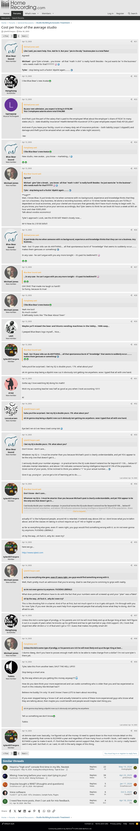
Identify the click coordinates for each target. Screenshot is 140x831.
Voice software (18, 792)
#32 (135, 403)
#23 (135, 99)
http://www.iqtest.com (32, 552)
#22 (135, 76)
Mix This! (27, 803)
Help (125, 823)
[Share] (131, 41)
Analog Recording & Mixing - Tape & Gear (48, 769)
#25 (135, 168)
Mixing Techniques (37, 778)
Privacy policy (115, 823)
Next (24, 36)
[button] (38, 13)
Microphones (38, 786)
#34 (135, 484)
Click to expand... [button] (80, 511)
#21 (135, 41)
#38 (135, 638)
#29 (135, 321)
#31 (135, 378)
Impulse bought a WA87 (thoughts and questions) (37, 783)
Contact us (89, 823)
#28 (135, 295)
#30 (135, 344)
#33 (135, 435)
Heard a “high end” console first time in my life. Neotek (39, 766)
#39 (135, 662)
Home (6, 13)
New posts (5, 18)
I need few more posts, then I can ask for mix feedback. (40, 800)
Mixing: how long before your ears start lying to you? (38, 775)
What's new (30, 13)
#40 (135, 731)
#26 (135, 230)
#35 (135, 542)
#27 (135, 267)
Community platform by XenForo (70, 829)
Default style (9, 823)
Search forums (18, 18)
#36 (135, 565)
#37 (135, 615)
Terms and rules (101, 823)
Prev (6, 36)
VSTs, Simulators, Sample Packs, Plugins (43, 795)
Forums (17, 13)
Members (46, 13)
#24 (135, 142)
